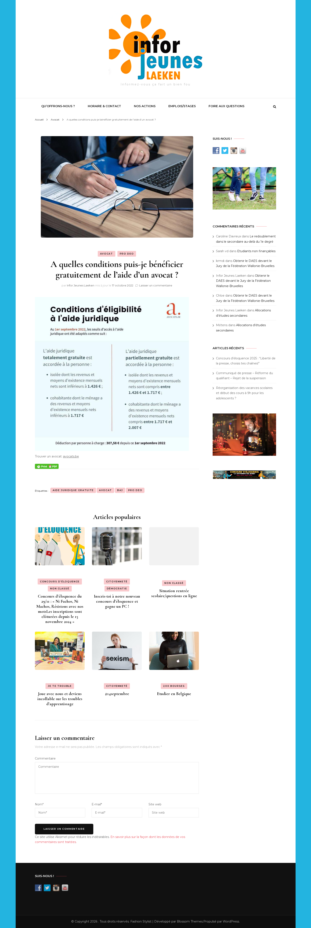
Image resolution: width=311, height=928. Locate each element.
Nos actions (145, 106)
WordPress (231, 921)
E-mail (97, 804)
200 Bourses (174, 685)
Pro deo (127, 253)
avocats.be (71, 456)
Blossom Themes (190, 921)
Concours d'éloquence (60, 581)
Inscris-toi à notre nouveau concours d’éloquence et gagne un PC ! (117, 601)
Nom (39, 804)
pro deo (135, 490)
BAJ (120, 490)
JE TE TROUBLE (60, 685)
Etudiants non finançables (256, 251)
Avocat (106, 253)
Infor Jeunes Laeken (80, 285)
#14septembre (117, 693)
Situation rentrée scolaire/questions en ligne (174, 593)
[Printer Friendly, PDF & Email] (47, 466)
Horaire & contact (104, 106)
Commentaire (45, 758)
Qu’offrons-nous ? (58, 106)
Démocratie (117, 588)
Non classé (59, 588)
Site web (155, 804)
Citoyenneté (117, 581)
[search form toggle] (274, 106)
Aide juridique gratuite (73, 490)
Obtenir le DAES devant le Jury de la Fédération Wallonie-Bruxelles (243, 281)
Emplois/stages (182, 106)
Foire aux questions (226, 106)
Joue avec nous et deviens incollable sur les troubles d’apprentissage (59, 698)
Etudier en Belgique (174, 693)
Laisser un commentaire (155, 285)
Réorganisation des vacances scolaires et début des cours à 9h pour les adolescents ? (244, 393)
